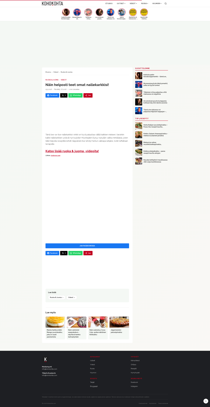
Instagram (134, 386)
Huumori (156, 3)
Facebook (134, 382)
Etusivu (109, 3)
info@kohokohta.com (49, 369)
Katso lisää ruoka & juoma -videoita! (72, 151)
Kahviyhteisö (135, 360)
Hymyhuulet (135, 373)
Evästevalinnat (143, 403)
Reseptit (133, 368)
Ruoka (144, 3)
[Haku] (165, 3)
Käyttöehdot (152, 403)
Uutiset (120, 3)
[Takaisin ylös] (205, 401)
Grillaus (133, 364)
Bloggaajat (94, 386)
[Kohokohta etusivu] (52, 3)
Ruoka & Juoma (66, 72)
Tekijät (92, 382)
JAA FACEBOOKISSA (87, 246)
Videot (133, 3)
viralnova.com (55, 155)
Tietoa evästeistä (163, 403)
